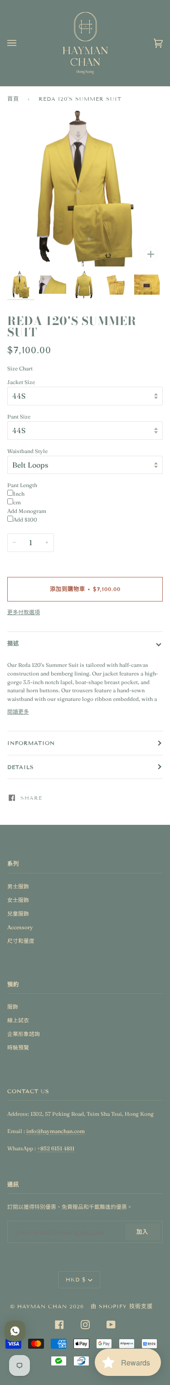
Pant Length (22, 485)
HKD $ (76, 1279)
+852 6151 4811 (55, 1148)
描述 (13, 643)
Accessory (20, 927)
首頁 (13, 98)
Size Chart (20, 368)
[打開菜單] (20, 43)
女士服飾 (18, 900)
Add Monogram (26, 511)
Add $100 (25, 519)
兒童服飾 (18, 913)
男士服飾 (18, 886)
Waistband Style (27, 451)
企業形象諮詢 (23, 1033)
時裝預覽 (18, 1047)
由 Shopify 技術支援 (122, 1306)
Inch (18, 493)
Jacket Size (21, 382)
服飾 (12, 1006)
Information (31, 742)
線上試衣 (18, 1020)
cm (17, 502)
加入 (142, 1231)
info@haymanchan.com (55, 1131)
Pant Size (18, 416)
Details (20, 767)
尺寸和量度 (20, 940)
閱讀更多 (18, 711)
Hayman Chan (43, 1306)
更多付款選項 (23, 612)
